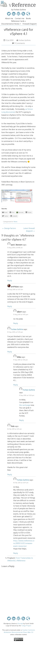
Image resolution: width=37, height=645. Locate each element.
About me (9, 18)
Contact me (19, 18)
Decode (20, 623)
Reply (9, 280)
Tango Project (26, 626)
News (15, 221)
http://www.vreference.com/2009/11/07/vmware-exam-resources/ (23, 543)
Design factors (10, 228)
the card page (24, 405)
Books (28, 18)
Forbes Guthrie (24, 40)
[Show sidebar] (2, 2)
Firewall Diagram (30, 24)
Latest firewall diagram (29, 229)
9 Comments (19, 43)
